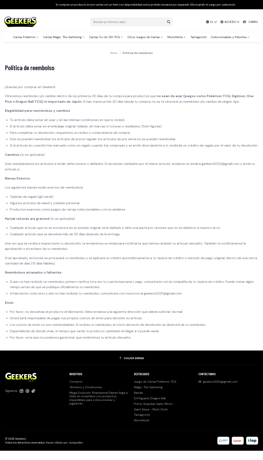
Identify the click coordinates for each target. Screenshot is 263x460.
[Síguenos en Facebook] (27, 391)
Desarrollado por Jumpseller (64, 442)
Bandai (138, 393)
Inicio (113, 53)
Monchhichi (141, 420)
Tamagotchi (142, 415)
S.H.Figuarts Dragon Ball (150, 398)
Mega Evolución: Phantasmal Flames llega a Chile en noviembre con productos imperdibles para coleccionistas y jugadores (98, 398)
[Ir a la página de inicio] (20, 22)
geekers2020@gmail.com (220, 381)
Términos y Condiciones (85, 387)
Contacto (76, 381)
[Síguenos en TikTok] (33, 391)
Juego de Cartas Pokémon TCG (155, 381)
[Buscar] (168, 22)
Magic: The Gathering (148, 387)
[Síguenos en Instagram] (21, 391)
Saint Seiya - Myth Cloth (151, 409)
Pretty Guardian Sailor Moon (153, 404)
